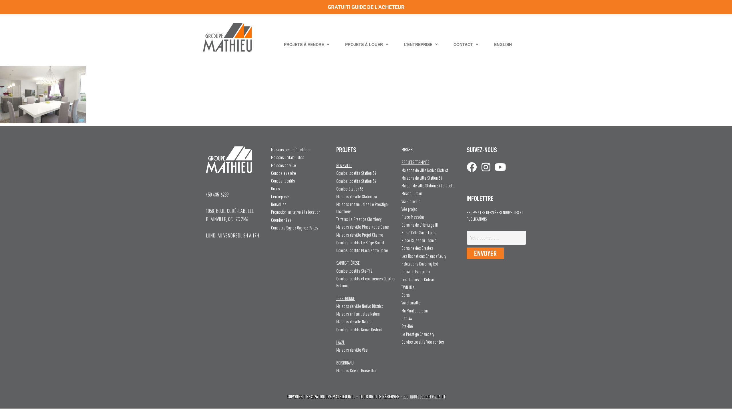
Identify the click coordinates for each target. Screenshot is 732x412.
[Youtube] (500, 167)
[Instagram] (486, 167)
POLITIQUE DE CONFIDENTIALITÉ (424, 396)
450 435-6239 (217, 194)
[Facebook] (472, 167)
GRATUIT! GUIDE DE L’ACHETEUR (366, 7)
